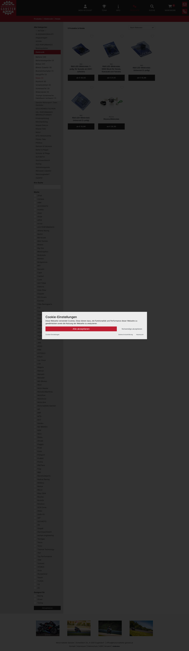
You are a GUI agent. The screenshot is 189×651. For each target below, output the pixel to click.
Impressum (140, 334)
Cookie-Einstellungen (52, 334)
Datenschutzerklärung (125, 334)
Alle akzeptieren (81, 329)
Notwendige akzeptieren (132, 329)
